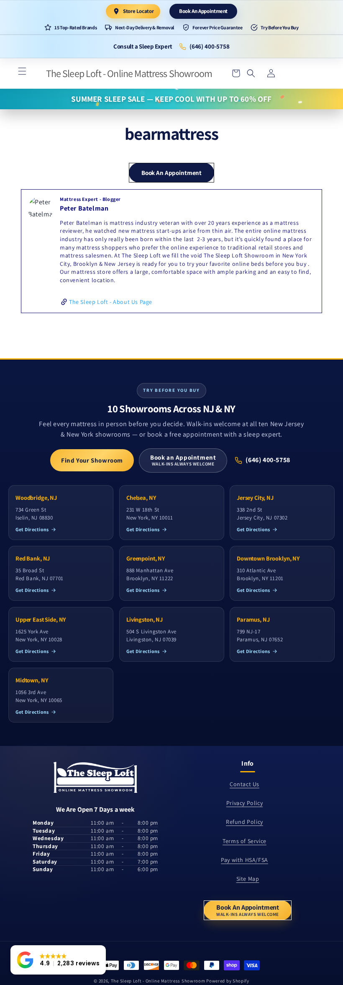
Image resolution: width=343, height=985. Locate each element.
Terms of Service (244, 841)
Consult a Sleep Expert (142, 46)
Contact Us (244, 784)
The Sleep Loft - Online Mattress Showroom (158, 981)
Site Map (247, 878)
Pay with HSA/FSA (244, 860)
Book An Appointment (203, 11)
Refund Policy (244, 822)
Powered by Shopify (227, 981)
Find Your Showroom (92, 460)
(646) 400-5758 (209, 46)
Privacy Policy (244, 803)
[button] (22, 71)
